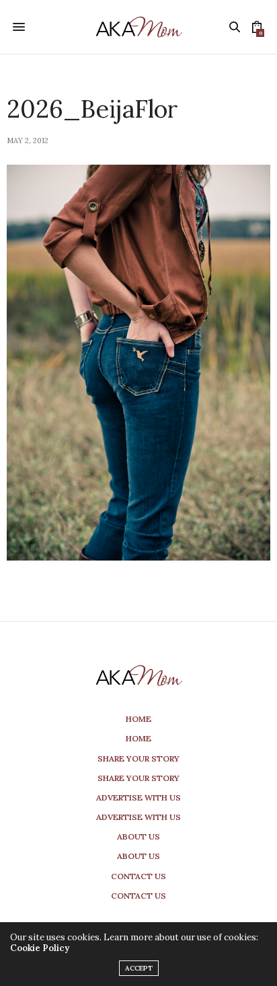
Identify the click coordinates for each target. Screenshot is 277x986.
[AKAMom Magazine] (138, 26)
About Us (138, 836)
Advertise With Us (138, 797)
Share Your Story (138, 758)
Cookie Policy (39, 948)
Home (138, 719)
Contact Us (138, 876)
